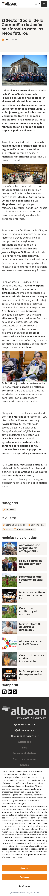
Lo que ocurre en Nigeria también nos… (30, 564)
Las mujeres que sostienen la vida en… (31, 579)
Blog (24, 747)
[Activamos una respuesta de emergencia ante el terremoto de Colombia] (9, 548)
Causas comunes (25, 529)
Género (24, 764)
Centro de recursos (24, 759)
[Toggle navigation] (44, 4)
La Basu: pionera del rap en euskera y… (32, 674)
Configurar (24, 886)
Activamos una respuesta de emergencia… (29, 548)
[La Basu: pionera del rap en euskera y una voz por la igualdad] (9, 674)
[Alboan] (10, 4)
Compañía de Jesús (15, 524)
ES (36, 3)
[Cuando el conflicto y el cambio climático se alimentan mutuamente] (9, 611)
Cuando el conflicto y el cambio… (28, 611)
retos (8, 529)
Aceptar (25, 868)
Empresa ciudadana (24, 753)
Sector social (37, 524)
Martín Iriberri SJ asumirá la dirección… (30, 627)
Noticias (9, 509)
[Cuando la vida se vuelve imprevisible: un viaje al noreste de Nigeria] (9, 658)
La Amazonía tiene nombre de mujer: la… (32, 595)
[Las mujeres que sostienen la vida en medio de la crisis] (9, 579)
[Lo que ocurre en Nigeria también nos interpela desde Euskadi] (9, 564)
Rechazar (24, 877)
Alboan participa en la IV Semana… (31, 642)
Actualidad (24, 741)
